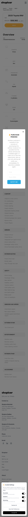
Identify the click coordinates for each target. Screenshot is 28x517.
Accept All (14, 512)
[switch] (23, 494)
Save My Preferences (14, 509)
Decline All (14, 505)
